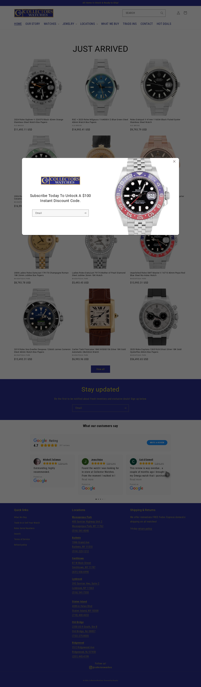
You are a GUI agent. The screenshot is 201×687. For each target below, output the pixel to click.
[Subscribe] (85, 213)
